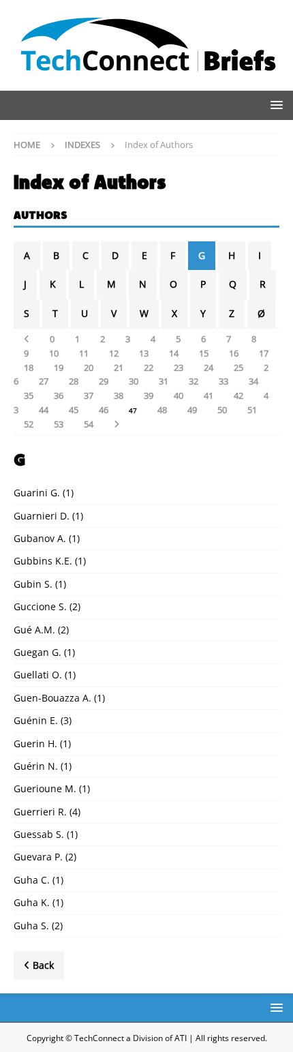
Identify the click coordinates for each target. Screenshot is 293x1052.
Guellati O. (38, 674)
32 (193, 381)
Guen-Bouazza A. (52, 697)
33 (223, 381)
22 (148, 367)
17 (263, 353)
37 (88, 395)
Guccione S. (40, 606)
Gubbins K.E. (43, 560)
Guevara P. (38, 856)
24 (208, 367)
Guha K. (32, 902)
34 (253, 381)
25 (238, 367)
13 (144, 353)
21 (118, 367)
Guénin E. (36, 720)
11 (84, 353)
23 (178, 367)
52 (28, 424)
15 (204, 353)
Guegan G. (37, 652)
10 (54, 353)
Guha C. (32, 879)
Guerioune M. (45, 788)
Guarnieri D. (42, 515)
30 (133, 381)
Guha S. (31, 925)
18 (28, 367)
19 (58, 367)
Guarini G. (37, 492)
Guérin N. (36, 766)
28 (73, 381)
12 (114, 353)
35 (28, 395)
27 (43, 381)
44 (43, 410)
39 (148, 395)
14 (174, 353)
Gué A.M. (34, 629)
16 (233, 353)
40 (178, 395)
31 (163, 381)
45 (73, 410)
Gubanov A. (40, 538)
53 (58, 424)
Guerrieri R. (40, 811)
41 (208, 395)
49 (192, 410)
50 (222, 410)
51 (252, 410)
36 (58, 395)
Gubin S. (33, 583)
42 (238, 395)
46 (103, 410)
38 (118, 395)
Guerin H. (35, 743)
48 (162, 410)
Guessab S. (39, 834)
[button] (274, 104)
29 (103, 381)
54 (88, 424)
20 (88, 367)
